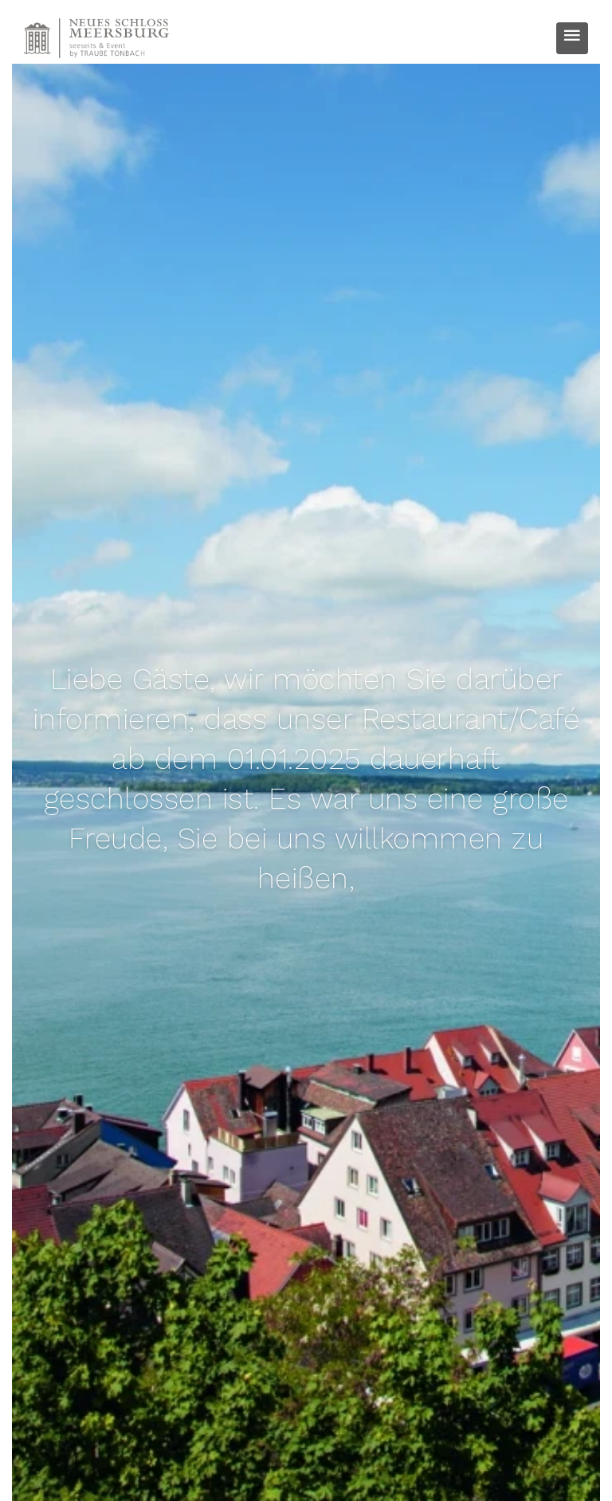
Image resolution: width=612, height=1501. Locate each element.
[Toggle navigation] (572, 38)
